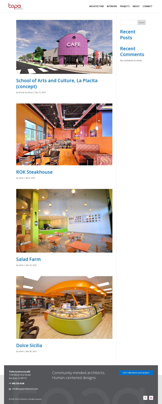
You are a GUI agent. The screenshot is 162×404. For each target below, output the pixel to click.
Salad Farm (28, 259)
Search (141, 22)
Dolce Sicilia (29, 345)
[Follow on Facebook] (145, 398)
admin (21, 178)
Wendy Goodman (26, 92)
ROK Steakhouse (34, 172)
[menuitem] (96, 6)
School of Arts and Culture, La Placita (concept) (57, 83)
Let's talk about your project (136, 372)
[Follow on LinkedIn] (151, 398)
